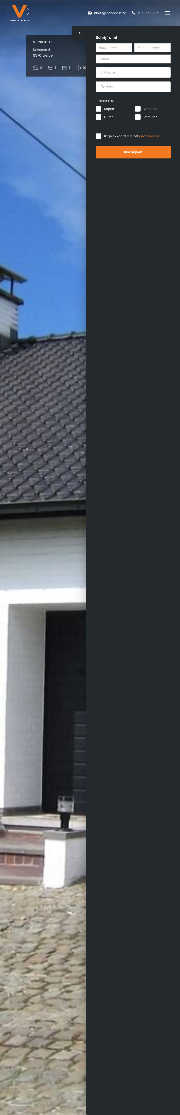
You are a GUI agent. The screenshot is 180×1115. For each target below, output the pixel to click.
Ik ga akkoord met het (131, 136)
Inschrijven (133, 152)
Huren (108, 117)
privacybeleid (149, 136)
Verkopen (150, 109)
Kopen (109, 109)
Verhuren (150, 117)
